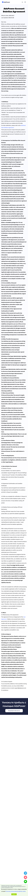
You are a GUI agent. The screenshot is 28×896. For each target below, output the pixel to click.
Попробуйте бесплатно (14, 710)
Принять (14, 894)
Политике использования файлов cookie (16, 891)
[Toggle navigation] (25, 2)
